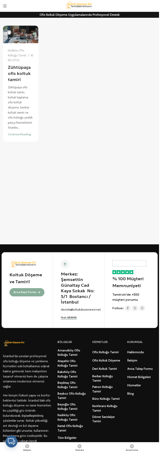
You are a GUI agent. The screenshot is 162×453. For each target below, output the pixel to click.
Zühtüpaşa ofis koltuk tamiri (19, 73)
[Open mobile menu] (5, 6)
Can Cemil (13, 38)
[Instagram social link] (142, 308)
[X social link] (135, 308)
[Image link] (14, 343)
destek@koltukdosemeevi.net (81, 309)
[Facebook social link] (128, 308)
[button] (11, 441)
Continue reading (19, 134)
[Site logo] (79, 5)
